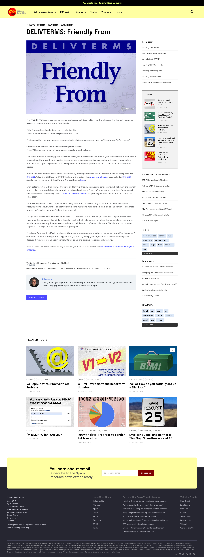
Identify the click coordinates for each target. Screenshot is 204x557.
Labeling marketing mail (152, 70)
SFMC (95, 524)
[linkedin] (179, 554)
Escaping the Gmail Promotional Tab (157, 272)
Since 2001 (11, 501)
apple (159, 311)
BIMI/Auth (65, 12)
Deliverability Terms (35, 25)
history (157, 430)
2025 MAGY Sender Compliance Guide (139, 516)
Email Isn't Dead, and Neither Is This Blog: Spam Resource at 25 (166, 141)
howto (149, 379)
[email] (175, 554)
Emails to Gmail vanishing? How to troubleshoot (143, 528)
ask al (145, 245)
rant (170, 236)
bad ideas (169, 245)
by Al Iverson (12, 503)
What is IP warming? (150, 278)
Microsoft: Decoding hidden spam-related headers (145, 509)
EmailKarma (185, 505)
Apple (95, 509)
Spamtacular (185, 520)
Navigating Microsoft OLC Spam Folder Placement (144, 513)
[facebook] (186, 554)
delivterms (53, 25)
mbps (106, 430)
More (119, 12)
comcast (169, 315)
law (144, 249)
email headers (67, 25)
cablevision (148, 315)
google (160, 320)
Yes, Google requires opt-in (154, 53)
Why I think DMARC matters (154, 197)
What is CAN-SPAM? (151, 59)
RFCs (106, 269)
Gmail (95, 513)
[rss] (193, 554)
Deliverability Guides (44, 12)
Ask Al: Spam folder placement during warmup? (143, 505)
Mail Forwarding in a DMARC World (157, 209)
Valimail (183, 524)
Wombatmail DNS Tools (17, 512)
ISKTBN (183, 513)
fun (38, 430)
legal (153, 245)
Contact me (12, 518)
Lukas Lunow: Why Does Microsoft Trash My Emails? (165, 115)
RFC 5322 (30, 177)
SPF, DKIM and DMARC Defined (155, 180)
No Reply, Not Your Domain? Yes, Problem (165, 127)
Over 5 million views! (15, 506)
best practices (149, 236)
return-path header (98, 177)
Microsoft (97, 505)
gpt (98, 379)
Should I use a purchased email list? (157, 82)
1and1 (145, 311)
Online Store (12, 515)
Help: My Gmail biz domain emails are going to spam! (145, 501)
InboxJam (184, 509)
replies (47, 379)
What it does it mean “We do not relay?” (159, 284)
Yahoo (95, 516)
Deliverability (98, 501)
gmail (145, 320)
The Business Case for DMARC (155, 203)
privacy (31, 379)
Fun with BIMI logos (150, 220)
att (166, 311)
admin (133, 430)
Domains (80, 12)
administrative (145, 430)
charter (159, 315)
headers (96, 269)
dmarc (162, 236)
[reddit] (182, 554)
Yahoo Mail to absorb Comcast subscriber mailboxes (145, 520)
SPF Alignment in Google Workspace (138, 524)
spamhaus (147, 240)
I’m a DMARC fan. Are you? (44, 435)
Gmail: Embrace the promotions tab (138, 532)
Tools (93, 12)
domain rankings (93, 430)
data (81, 430)
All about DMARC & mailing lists (155, 215)
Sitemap (10, 521)
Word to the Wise (188, 528)
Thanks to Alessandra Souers (73, 193)
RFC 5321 (126, 177)
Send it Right (185, 516)
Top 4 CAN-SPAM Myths (152, 65)
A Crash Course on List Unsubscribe (157, 267)
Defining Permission (150, 47)
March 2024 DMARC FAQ (153, 191)
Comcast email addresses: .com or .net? (165, 102)
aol (152, 311)
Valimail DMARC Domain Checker (156, 186)
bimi (160, 245)
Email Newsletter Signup (17, 509)
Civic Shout (185, 501)
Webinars (106, 12)
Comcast (97, 520)
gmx (152, 320)
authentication (161, 240)
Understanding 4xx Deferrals (154, 290)
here (82, 180)
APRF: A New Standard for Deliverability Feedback (163, 155)
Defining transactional (151, 76)
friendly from (82, 269)
